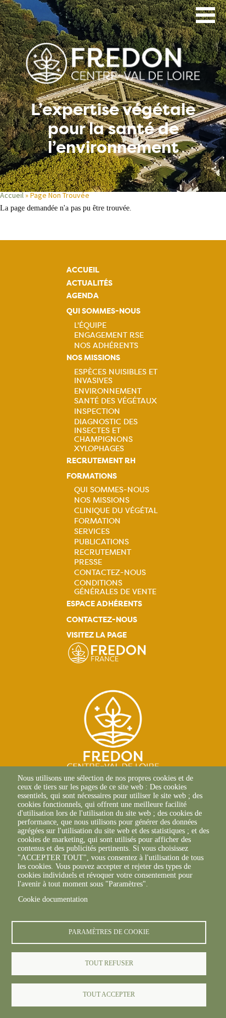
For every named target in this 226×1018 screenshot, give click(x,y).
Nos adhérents (106, 345)
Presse (88, 562)
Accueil (12, 195)
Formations (91, 476)
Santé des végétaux (115, 401)
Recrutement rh (100, 461)
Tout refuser (109, 963)
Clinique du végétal (115, 510)
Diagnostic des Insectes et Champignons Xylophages (106, 435)
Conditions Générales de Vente (115, 587)
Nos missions (93, 357)
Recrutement (102, 552)
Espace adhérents (104, 604)
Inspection (97, 411)
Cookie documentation (53, 899)
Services (92, 531)
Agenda (82, 296)
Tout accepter (109, 994)
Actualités (89, 283)
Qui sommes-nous (103, 311)
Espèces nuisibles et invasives (115, 376)
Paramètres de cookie (109, 932)
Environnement (108, 391)
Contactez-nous (110, 572)
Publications (101, 542)
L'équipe (90, 325)
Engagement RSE (109, 335)
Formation (97, 521)
